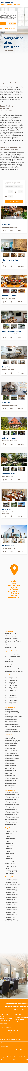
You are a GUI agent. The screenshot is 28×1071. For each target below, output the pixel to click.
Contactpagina (3, 1023)
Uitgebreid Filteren (14, 201)
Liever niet (12, 23)
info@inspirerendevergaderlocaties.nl (6, 1018)
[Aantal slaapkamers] (6, 196)
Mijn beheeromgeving (12, 1032)
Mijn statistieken (4, 1035)
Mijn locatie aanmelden (12, 1030)
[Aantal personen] (6, 192)
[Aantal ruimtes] (16, 192)
